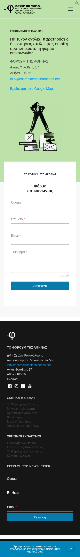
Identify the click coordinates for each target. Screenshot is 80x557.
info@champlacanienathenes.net (35, 79)
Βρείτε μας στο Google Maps (32, 89)
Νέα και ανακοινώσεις (22, 413)
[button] (77, 4)
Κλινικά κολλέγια (18, 455)
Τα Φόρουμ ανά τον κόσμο (25, 451)
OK (70, 548)
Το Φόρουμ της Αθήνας (22, 404)
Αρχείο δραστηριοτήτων (23, 425)
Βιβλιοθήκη (14, 417)
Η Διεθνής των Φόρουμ (22, 443)
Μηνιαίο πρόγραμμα (21, 408)
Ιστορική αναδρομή (20, 421)
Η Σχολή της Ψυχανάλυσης (25, 447)
